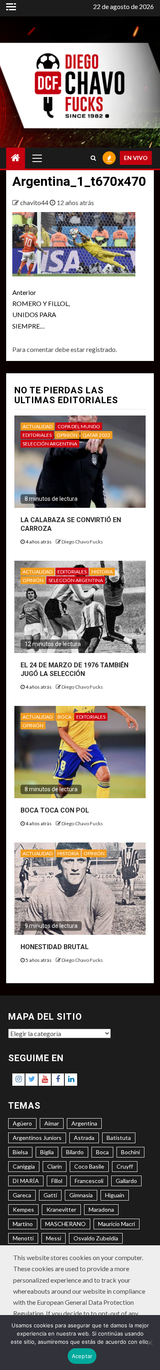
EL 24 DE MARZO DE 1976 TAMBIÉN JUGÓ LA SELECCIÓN (74, 669)
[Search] (93, 158)
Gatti (50, 1195)
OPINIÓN (67, 435)
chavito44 (35, 202)
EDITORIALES (37, 435)
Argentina (84, 1123)
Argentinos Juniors (37, 1137)
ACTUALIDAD (38, 426)
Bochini (130, 1152)
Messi (53, 1238)
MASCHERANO (65, 1223)
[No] (150, 1342)
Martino (23, 1223)
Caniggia (24, 1166)
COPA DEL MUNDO (78, 426)
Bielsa (20, 1152)
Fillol (56, 1180)
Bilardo (75, 1152)
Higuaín (114, 1195)
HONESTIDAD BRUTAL (55, 947)
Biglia (47, 1152)
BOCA (64, 717)
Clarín (54, 1166)
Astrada (84, 1137)
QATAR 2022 (96, 435)
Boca (102, 1152)
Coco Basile (89, 1166)
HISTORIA (102, 572)
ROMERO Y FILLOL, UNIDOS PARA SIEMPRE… (41, 309)
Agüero (22, 1123)
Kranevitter (61, 1209)
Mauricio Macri (116, 1223)
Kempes (23, 1209)
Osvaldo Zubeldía (95, 1238)
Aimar (51, 1123)
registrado (101, 349)
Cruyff (125, 1166)
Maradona (101, 1209)
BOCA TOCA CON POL (55, 810)
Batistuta (119, 1137)
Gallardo (126, 1180)
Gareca (22, 1195)
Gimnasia (81, 1195)
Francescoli (89, 1180)
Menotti (23, 1238)
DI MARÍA (26, 1180)
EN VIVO (136, 157)
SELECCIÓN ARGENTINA (50, 444)
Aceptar (82, 1356)
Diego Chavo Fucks (82, 542)
